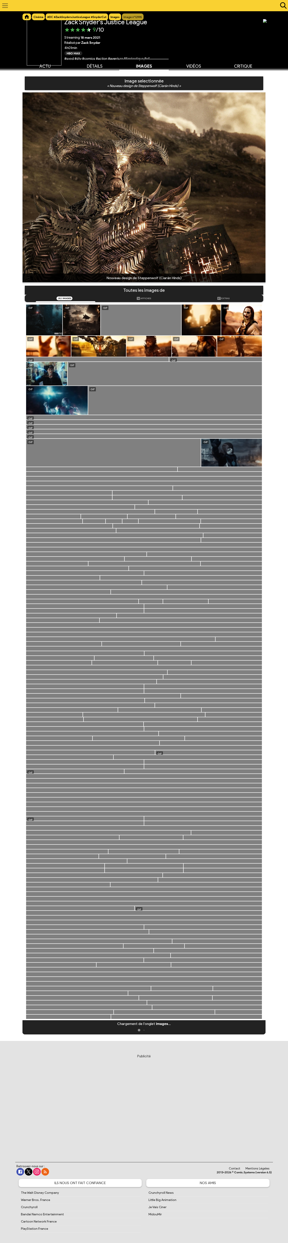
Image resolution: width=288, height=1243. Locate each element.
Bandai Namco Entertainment (42, 1214)
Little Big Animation (162, 1200)
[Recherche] (282, 5)
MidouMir (155, 1214)
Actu (45, 66)
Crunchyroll (29, 1207)
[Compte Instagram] (37, 1172)
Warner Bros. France (35, 1200)
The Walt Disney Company (40, 1193)
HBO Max (73, 53)
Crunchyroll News (161, 1193)
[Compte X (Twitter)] (28, 1172)
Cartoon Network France (39, 1221)
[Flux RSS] (45, 1172)
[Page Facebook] (20, 1172)
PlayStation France (34, 1229)
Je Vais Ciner (157, 1207)
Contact (234, 1168)
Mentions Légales (257, 1168)
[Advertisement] (144, 1103)
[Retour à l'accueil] (142, 5)
